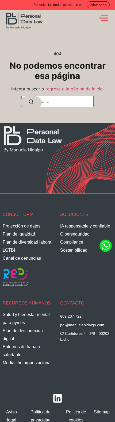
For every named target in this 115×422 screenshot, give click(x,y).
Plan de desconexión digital (23, 334)
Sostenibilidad (73, 250)
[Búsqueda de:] (57, 101)
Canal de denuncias (22, 258)
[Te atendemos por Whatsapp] (105, 251)
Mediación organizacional (27, 363)
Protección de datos (21, 226)
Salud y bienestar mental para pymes (26, 318)
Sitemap (102, 412)
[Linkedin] (57, 398)
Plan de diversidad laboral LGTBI (27, 246)
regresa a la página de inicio (74, 88)
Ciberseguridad (75, 234)
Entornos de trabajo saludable (21, 350)
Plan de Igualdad (19, 234)
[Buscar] (31, 102)
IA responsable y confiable (85, 226)
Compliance (71, 242)
